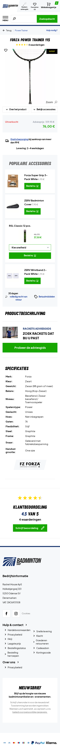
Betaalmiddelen (47, 296)
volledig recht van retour (18, 298)
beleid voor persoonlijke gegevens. (30, 712)
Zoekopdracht (47, 18)
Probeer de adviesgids (30, 347)
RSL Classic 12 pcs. (20, 225)
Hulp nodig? (51, 30)
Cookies (26, 613)
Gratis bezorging (19, 139)
